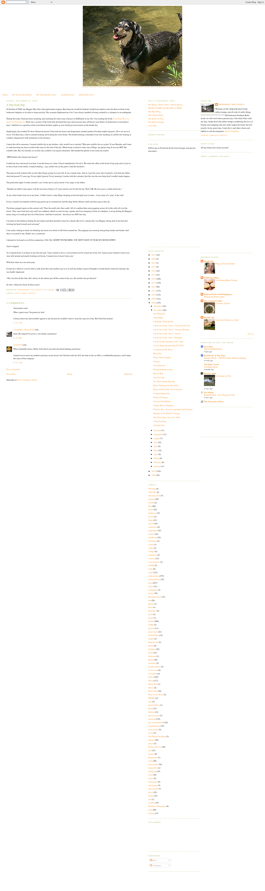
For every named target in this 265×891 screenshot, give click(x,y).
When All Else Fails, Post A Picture (167, 389)
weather (151, 802)
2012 (154, 286)
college (151, 551)
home (150, 652)
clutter (151, 544)
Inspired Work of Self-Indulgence (218, 294)
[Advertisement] (214, 421)
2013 (154, 282)
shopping (152, 771)
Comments (156, 865)
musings (151, 718)
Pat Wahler (209, 392)
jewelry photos (154, 666)
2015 (154, 274)
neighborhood (154, 726)
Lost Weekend (159, 313)
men (150, 701)
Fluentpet (152, 610)
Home (5, 94)
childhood (152, 537)
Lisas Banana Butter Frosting (226, 280)
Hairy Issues (153, 642)
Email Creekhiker (232, 131)
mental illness (154, 705)
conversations (154, 562)
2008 (154, 302)
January (157, 466)
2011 (154, 290)
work (150, 809)
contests (151, 558)
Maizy (151, 687)
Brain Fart (157, 353)
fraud (150, 614)
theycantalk (153, 788)
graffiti (151, 638)
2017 (154, 266)
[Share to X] (67, 289)
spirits (32, 293)
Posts (154, 860)
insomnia (152, 663)
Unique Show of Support (163, 405)
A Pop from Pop (159, 421)
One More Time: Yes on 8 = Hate (166, 417)
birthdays (152, 513)
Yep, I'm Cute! (159, 377)
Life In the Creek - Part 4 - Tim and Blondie (171, 329)
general (151, 628)
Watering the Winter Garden (214, 296)
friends (151, 621)
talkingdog (152, 785)
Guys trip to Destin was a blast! (227, 320)
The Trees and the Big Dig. (164, 381)
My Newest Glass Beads (22, 94)
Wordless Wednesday (157, 806)
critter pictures (154, 579)
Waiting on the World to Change (166, 413)
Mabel (151, 677)
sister (150, 774)
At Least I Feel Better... (162, 401)
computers (152, 555)
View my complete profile (214, 135)
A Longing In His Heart (163, 349)
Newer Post (11, 374)
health (151, 645)
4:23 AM (17, 322)
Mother (151, 712)
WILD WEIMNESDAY (213, 349)
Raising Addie (210, 373)
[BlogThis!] (64, 289)
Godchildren (153, 635)
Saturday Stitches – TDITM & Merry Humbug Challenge (225, 358)
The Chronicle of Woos (214, 401)
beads (150, 509)
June (156, 446)
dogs (17, 293)
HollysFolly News (86, 94)
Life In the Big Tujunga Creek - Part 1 (168, 341)
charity (151, 534)
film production (154, 596)
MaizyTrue (152, 691)
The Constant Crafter (213, 300)
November (158, 310)
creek (150, 572)
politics (151, 740)
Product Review (154, 746)
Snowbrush (208, 261)
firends (151, 603)
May (156, 450)
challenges (152, 530)
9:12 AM (17, 362)
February (158, 462)
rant (150, 750)
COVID (151, 565)
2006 (154, 475)
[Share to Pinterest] (73, 289)
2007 (154, 471)
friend (150, 617)
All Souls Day (159, 425)
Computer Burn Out (161, 393)
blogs (150, 520)
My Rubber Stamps (156, 122)
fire (149, 600)
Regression (152, 757)
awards (151, 502)
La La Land (153, 670)
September (158, 434)
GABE (151, 624)
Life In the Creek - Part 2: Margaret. (167, 337)
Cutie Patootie (159, 365)
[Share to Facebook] (70, 289)
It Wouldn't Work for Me (163, 321)
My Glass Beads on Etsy (46, 94)
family (24, 293)
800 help (152, 488)
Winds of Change (160, 397)
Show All (250, 334)
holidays (152, 649)
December (158, 306)
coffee (150, 548)
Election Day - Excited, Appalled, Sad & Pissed (172, 409)
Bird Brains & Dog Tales (214, 355)
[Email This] (61, 289)
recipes (151, 753)
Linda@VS (17, 344)
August (157, 438)
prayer (151, 743)
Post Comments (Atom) (27, 379)
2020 (154, 258)
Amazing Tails (154, 495)
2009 (154, 298)
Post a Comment (13, 369)
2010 (154, 294)
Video (150, 795)
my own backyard (155, 722)
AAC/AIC (152, 492)
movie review (153, 715)
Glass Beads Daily (155, 115)
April (156, 454)
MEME (151, 698)
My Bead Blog (154, 111)
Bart (150, 506)
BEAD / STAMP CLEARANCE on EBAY (165, 108)
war (149, 799)
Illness (151, 659)
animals (151, 499)
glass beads (153, 631)
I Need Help (158, 317)
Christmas (152, 541)
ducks (150, 586)
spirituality (152, 781)
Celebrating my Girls (223, 376)
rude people (153, 764)
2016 (154, 270)
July (156, 442)
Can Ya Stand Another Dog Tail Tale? (168, 345)
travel (150, 792)
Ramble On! (209, 317)
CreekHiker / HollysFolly (30, 290)
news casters (153, 729)
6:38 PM (17, 337)
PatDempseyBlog (211, 277)
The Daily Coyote (211, 364)
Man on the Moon (155, 694)
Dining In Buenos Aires (163, 369)
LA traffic (152, 673)
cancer (151, 523)
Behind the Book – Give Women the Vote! (219, 395)
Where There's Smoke (162, 357)
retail (150, 760)
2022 (154, 254)
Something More (120, 118)
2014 (154, 278)
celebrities (152, 527)
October (157, 430)
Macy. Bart (152, 684)
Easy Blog (208, 346)
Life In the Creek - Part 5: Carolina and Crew (171, 325)
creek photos (153, 576)
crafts (150, 568)
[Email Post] (57, 290)
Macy (150, 680)
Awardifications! (68, 94)
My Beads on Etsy (155, 118)
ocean (150, 732)
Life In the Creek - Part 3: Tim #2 (167, 333)
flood (150, 607)
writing (151, 813)
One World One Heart (157, 736)
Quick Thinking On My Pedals (166, 385)
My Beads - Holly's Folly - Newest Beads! (165, 104)
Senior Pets (152, 767)
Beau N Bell (158, 373)
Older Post (128, 374)
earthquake (152, 589)
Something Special (211, 367)
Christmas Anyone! (223, 303)
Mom (150, 708)
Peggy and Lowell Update (225, 263)
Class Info (152, 125)
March (157, 458)
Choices (156, 361)
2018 (154, 262)
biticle (151, 516)
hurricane (152, 656)
